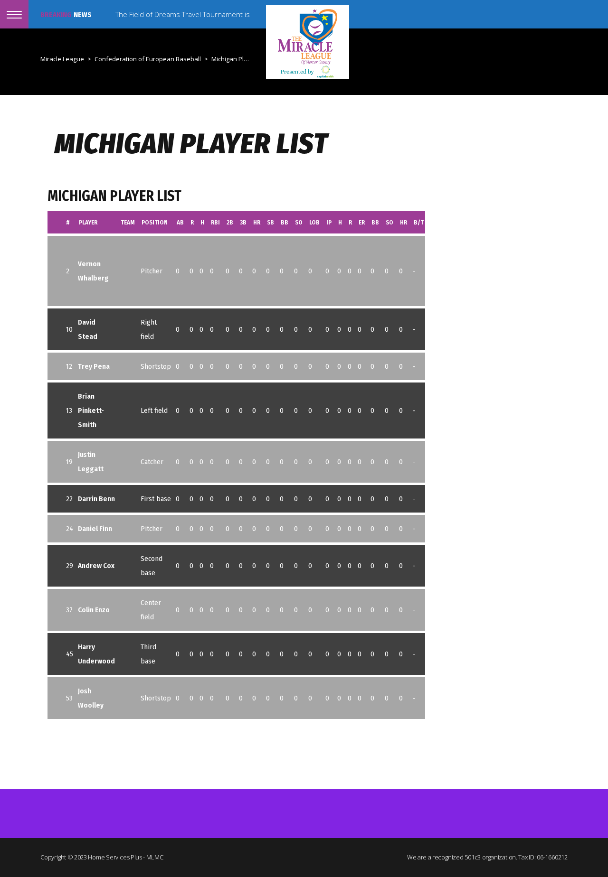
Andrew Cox (96, 565)
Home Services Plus (115, 857)
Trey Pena (94, 366)
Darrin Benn (96, 498)
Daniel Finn (95, 528)
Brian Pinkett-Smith (91, 410)
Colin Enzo (94, 610)
